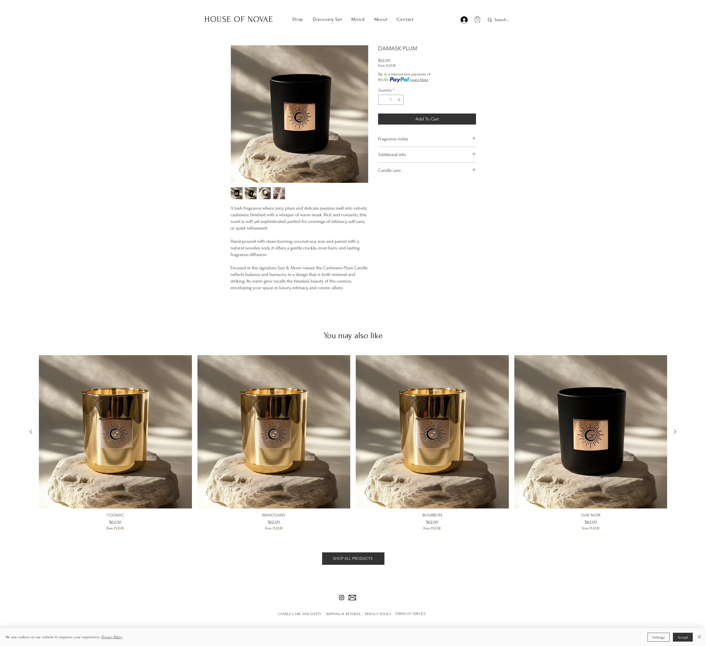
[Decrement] (382, 99)
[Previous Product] (31, 431)
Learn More (419, 80)
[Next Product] (675, 431)
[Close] (699, 637)
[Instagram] (341, 597)
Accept (683, 637)
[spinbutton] (391, 99)
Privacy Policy (111, 637)
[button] (297, 19)
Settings (658, 637)
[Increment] (399, 99)
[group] (353, 445)
